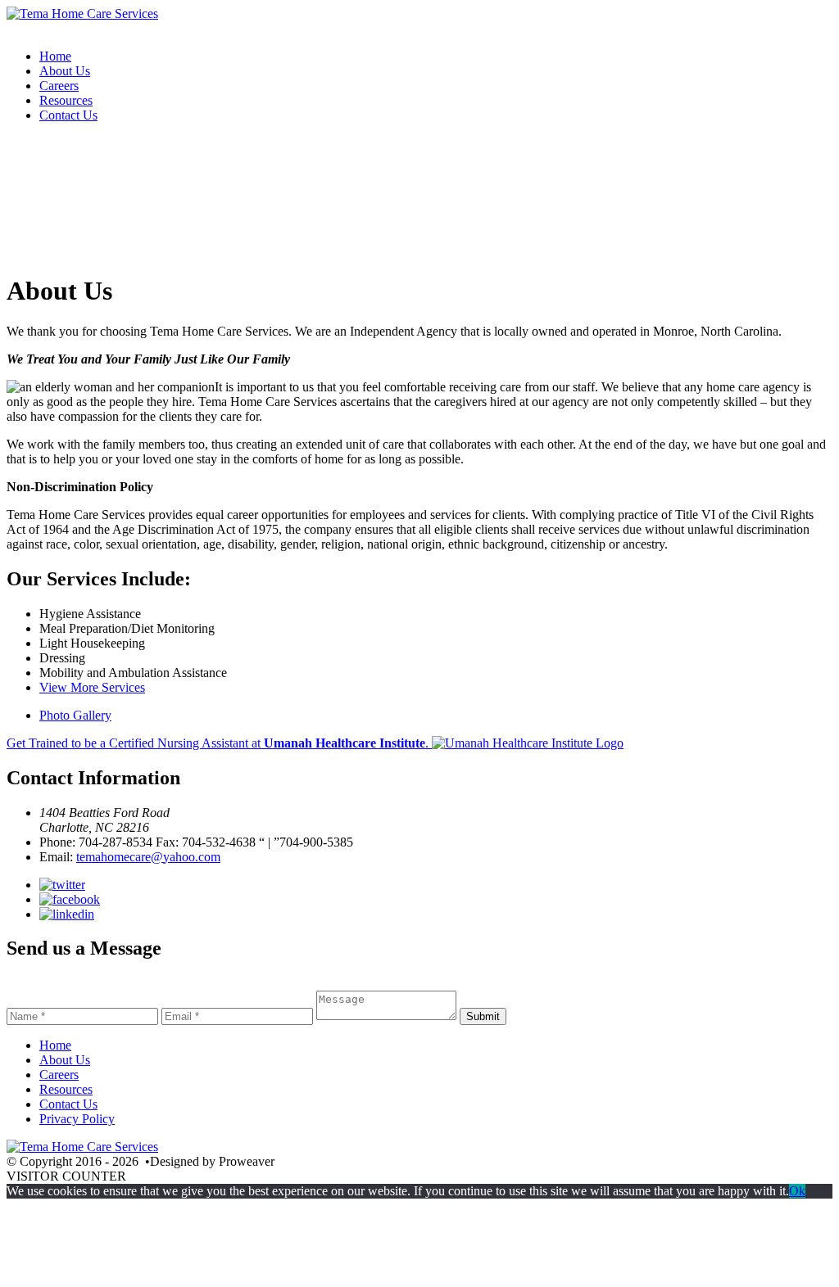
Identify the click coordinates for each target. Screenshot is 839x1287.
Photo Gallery (75, 715)
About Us (64, 71)
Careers (59, 86)
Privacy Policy (77, 1119)
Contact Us (68, 115)
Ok (797, 1191)
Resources (66, 100)
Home (55, 56)
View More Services (92, 687)
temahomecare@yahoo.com (148, 857)
